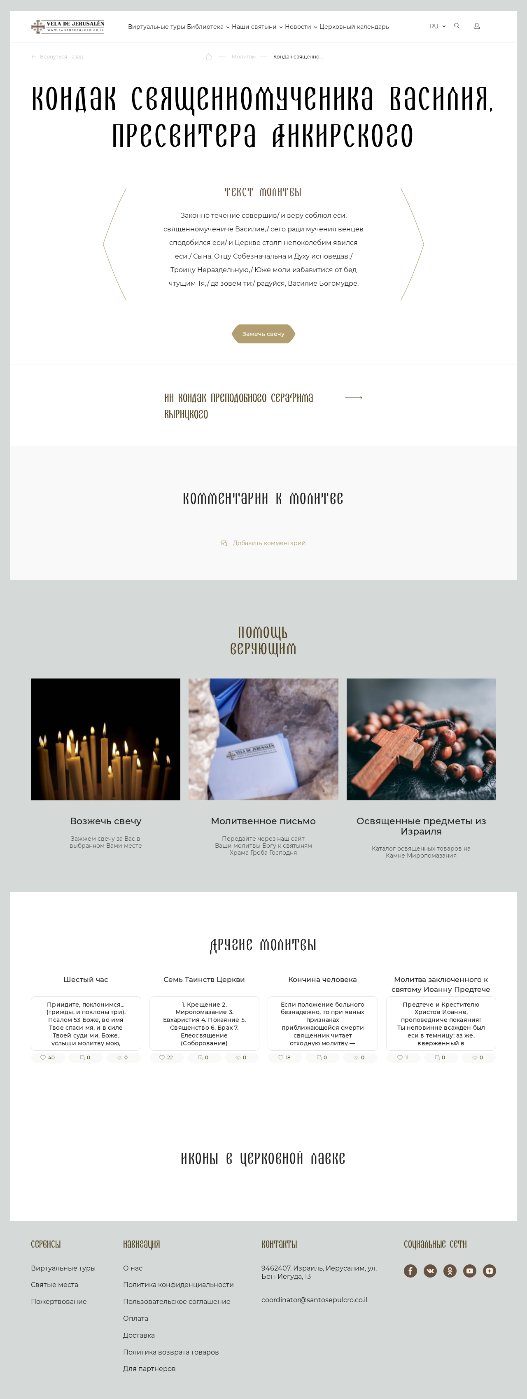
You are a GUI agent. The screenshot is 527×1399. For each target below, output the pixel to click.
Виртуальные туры (156, 26)
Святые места (54, 1285)
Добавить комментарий (268, 543)
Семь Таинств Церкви (204, 979)
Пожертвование (59, 1302)
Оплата (135, 1318)
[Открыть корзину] (417, 27)
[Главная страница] (209, 57)
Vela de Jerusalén (67, 27)
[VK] (430, 1271)
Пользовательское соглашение (177, 1302)
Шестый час (85, 979)
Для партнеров (149, 1369)
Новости (298, 26)
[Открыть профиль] (477, 27)
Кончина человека (322, 979)
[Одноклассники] (450, 1271)
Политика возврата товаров (171, 1352)
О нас (132, 1268)
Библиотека (205, 26)
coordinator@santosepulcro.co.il (314, 1300)
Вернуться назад (61, 57)
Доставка (139, 1335)
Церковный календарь (354, 26)
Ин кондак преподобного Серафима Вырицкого (238, 406)
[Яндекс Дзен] (489, 1271)
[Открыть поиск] (457, 27)
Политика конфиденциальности (178, 1285)
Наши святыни (254, 26)
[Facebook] (410, 1271)
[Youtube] (469, 1271)
